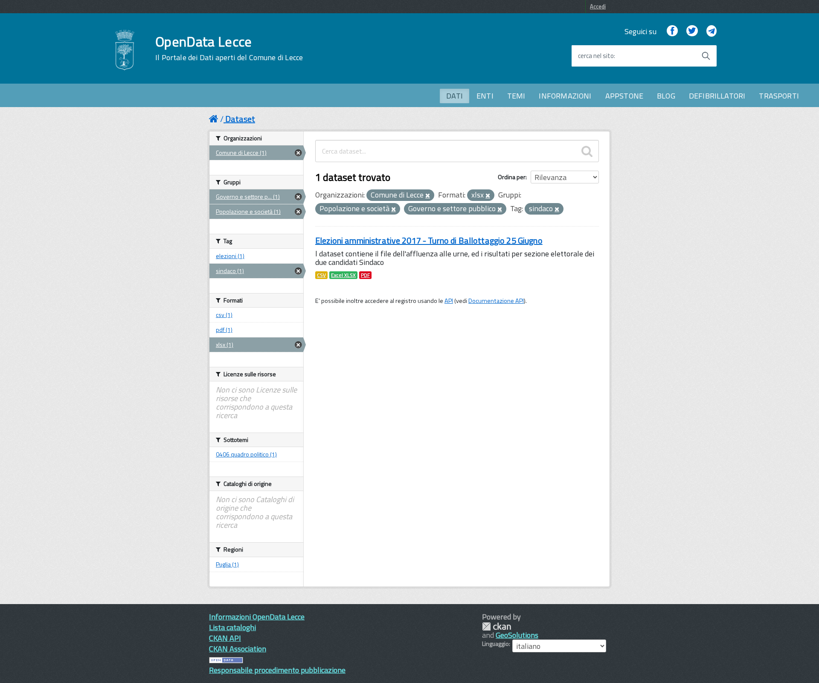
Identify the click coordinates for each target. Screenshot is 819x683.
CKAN (496, 626)
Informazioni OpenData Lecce (257, 616)
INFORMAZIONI (565, 96)
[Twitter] (691, 31)
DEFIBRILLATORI (717, 96)
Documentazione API (496, 300)
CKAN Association (237, 648)
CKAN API (225, 638)
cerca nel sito (596, 56)
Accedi (598, 6)
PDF (365, 275)
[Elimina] (427, 195)
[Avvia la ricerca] (706, 56)
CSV (321, 275)
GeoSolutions (517, 635)
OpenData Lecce (229, 48)
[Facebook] (672, 31)
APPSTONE (624, 96)
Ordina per (512, 176)
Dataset (240, 118)
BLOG (666, 96)
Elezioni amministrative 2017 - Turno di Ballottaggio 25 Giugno (429, 240)
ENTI (485, 96)
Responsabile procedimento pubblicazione (277, 670)
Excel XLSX (343, 275)
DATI (454, 96)
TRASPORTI (779, 96)
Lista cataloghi (232, 627)
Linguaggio (495, 643)
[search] (586, 151)
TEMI (516, 96)
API (448, 300)
